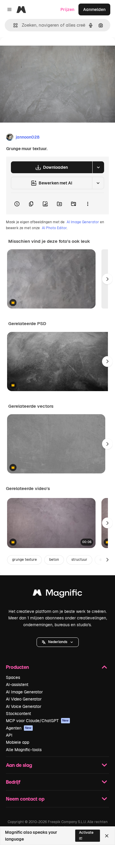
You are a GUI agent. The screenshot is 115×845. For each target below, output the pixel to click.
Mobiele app (17, 742)
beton (54, 559)
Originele (38, 51)
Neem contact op (25, 799)
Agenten (19, 728)
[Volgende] (107, 279)
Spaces (13, 677)
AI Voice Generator (23, 706)
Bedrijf (13, 782)
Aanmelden (94, 9)
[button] (58, 642)
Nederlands (57, 642)
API (9, 735)
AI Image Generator (83, 222)
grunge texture (24, 559)
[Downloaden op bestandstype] (98, 167)
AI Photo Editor (54, 228)
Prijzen (67, 9)
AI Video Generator (24, 699)
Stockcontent (18, 713)
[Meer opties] (87, 204)
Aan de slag (19, 765)
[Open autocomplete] (13, 25)
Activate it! (86, 835)
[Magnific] (57, 594)
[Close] (107, 835)
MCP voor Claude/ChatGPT (37, 720)
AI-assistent (17, 684)
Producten (17, 667)
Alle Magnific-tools (24, 749)
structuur (79, 559)
